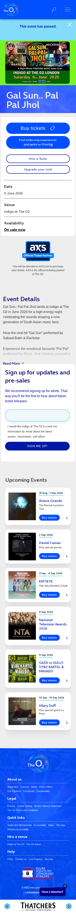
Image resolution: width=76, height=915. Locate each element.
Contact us (21, 859)
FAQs (10, 859)
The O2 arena (33, 844)
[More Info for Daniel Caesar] (22, 546)
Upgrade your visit (38, 169)
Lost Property (36, 859)
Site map (60, 825)
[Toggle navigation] (67, 9)
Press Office (45, 787)
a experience (38, 892)
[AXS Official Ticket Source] (38, 253)
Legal (11, 798)
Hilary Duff (47, 705)
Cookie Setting (24, 806)
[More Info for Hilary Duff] (22, 711)
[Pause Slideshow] (10, 896)
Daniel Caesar (50, 542)
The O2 (10, 10)
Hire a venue (17, 837)
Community (29, 791)
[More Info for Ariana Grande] (22, 506)
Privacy (11, 806)
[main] (38, 383)
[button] (7, 906)
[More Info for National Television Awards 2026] (22, 626)
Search (54, 9)
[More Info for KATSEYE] (22, 585)
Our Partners (14, 791)
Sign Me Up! (37, 446)
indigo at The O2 (15, 844)
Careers (25, 787)
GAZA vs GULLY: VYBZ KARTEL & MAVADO (51, 666)
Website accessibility (18, 829)
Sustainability (43, 791)
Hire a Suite (38, 158)
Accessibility (40, 825)
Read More (11, 363)
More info (65, 518)
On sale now (14, 229)
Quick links (16, 818)
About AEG (13, 787)
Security (49, 859)
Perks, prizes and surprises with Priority (38, 142)
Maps (51, 825)
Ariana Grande (50, 500)
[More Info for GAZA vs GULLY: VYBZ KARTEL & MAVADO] (22, 669)
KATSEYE (46, 581)
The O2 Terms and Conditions (22, 810)
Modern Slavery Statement (47, 806)
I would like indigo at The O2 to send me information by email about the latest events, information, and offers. (32, 431)
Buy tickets (33, 128)
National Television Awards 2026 (52, 624)
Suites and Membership (19, 825)
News (34, 787)
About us (14, 779)
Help (11, 852)
